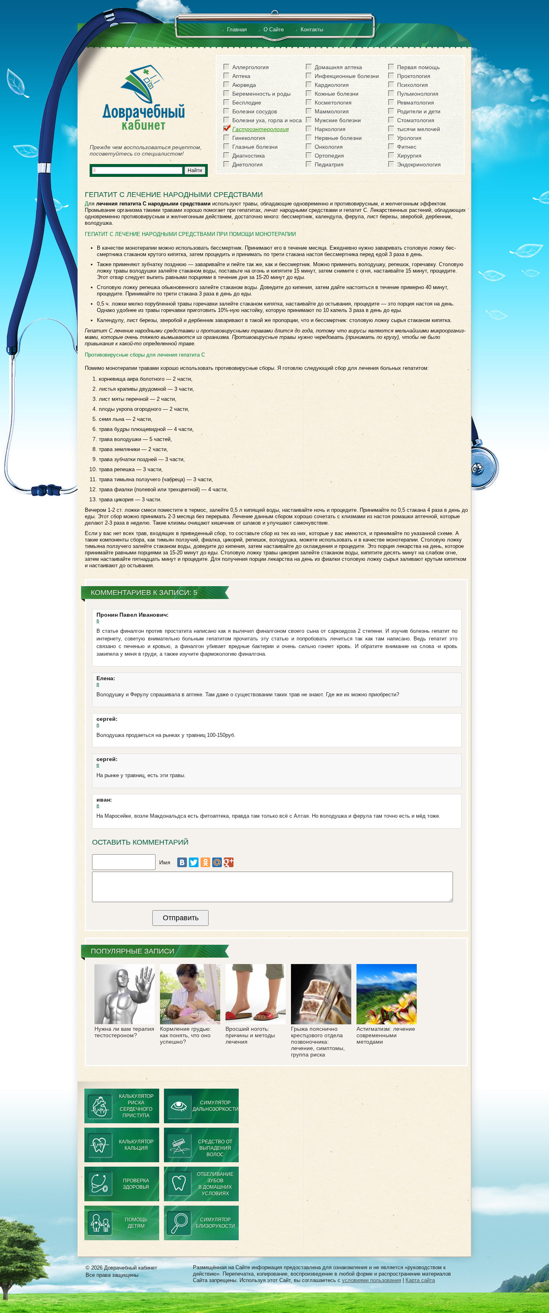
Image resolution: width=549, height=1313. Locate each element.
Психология (412, 85)
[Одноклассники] (205, 862)
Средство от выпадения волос (215, 1148)
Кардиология (332, 85)
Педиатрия (329, 164)
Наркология (330, 129)
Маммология (332, 111)
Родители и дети (418, 111)
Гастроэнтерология (260, 129)
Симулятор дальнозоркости (216, 1106)
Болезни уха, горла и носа (267, 120)
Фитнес (406, 147)
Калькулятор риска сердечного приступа (136, 1105)
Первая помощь (418, 67)
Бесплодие (246, 102)
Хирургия (409, 155)
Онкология (329, 147)
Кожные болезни (336, 93)
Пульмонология (417, 93)
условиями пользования (371, 1280)
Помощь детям (136, 1223)
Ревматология (415, 102)
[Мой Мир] (217, 862)
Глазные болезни (255, 147)
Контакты (312, 30)
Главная (237, 30)
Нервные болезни (338, 138)
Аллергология (250, 67)
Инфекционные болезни (347, 76)
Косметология (333, 102)
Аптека (241, 76)
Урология (409, 138)
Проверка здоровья (136, 1184)
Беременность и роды (261, 93)
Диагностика (248, 155)
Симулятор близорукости (215, 1223)
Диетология (247, 164)
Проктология (413, 76)
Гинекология (248, 138)
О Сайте (274, 30)
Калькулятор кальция (136, 1145)
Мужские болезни (338, 120)
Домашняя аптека (338, 67)
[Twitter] (194, 862)
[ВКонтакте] (182, 862)
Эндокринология (419, 164)
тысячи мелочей (418, 129)
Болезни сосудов (254, 111)
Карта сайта (420, 1280)
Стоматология (415, 120)
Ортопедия (329, 155)
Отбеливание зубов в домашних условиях (215, 1183)
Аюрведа (244, 85)
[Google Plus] (229, 862)
